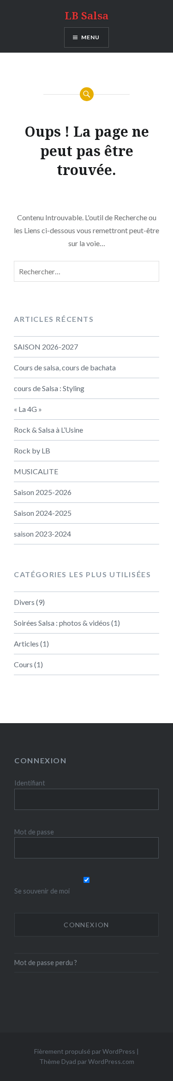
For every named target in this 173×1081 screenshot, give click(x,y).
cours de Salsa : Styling (49, 388)
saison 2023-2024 (42, 533)
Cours (23, 664)
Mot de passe (34, 832)
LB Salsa (86, 15)
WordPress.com (111, 1061)
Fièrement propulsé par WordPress (84, 1051)
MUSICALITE (36, 471)
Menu (90, 37)
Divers (24, 602)
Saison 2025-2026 (43, 492)
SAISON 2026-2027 (46, 346)
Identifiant (29, 783)
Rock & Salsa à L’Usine (48, 429)
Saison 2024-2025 (43, 512)
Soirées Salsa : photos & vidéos (62, 622)
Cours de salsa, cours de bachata (65, 367)
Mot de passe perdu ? (45, 962)
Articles (26, 643)
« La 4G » (28, 409)
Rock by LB (32, 450)
